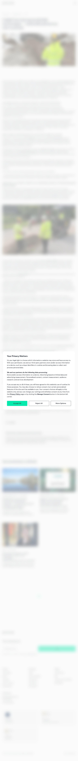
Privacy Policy (15, 394)
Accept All (17, 403)
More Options (61, 403)
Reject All (39, 403)
